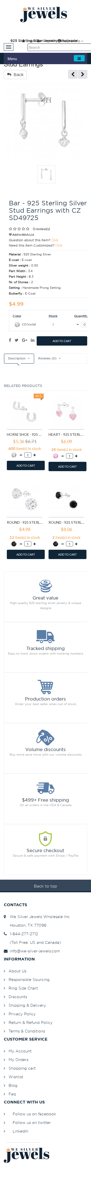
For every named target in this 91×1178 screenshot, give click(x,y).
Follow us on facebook (34, 1114)
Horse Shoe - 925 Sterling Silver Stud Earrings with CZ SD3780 (24, 434)
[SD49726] (82, 74)
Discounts (18, 996)
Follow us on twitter (32, 1122)
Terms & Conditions (27, 1031)
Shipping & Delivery (27, 1005)
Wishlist (16, 1076)
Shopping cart (22, 1068)
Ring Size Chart (23, 988)
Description (16, 358)
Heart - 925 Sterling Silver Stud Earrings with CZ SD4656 (66, 434)
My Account (20, 1051)
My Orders (18, 1059)
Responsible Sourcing (29, 979)
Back (17, 74)
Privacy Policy (22, 1014)
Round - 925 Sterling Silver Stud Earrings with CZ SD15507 (66, 522)
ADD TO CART (62, 341)
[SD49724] (72, 74)
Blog (13, 1085)
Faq (12, 1094)
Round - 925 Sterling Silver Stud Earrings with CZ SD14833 (24, 522)
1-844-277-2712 (22, 933)
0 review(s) (41, 229)
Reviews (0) (47, 358)
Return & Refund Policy (31, 1022)
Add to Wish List (23, 234)
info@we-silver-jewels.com (33, 951)
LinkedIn (20, 1131)
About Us (17, 971)
